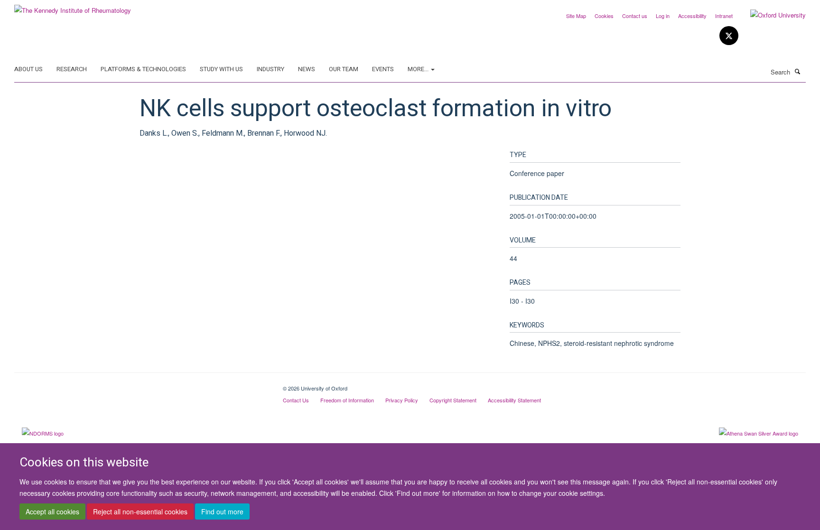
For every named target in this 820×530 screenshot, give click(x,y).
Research (71, 69)
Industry (270, 69)
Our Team (343, 69)
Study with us (221, 69)
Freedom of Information (347, 400)
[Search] (797, 71)
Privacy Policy (401, 400)
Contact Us (296, 400)
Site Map (576, 15)
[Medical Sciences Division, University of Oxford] (141, 384)
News (306, 69)
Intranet (724, 15)
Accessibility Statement (514, 400)
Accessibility (692, 15)
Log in (663, 15)
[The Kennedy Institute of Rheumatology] (72, 6)
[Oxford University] (771, 15)
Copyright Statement (452, 400)
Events (383, 69)
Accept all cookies (52, 511)
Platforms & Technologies (143, 69)
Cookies (604, 15)
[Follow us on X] (728, 35)
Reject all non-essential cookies (140, 511)
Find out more (222, 511)
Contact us (634, 15)
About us (28, 69)
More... (419, 69)
